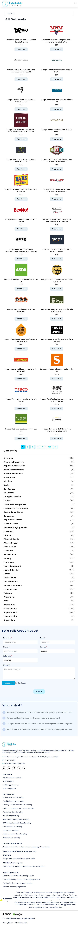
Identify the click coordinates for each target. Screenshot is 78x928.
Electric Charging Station (16, 527)
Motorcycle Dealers (13, 585)
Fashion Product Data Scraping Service (17, 883)
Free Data (8, 550)
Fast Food (8, 531)
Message (7, 665)
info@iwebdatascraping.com (14, 763)
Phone (6, 647)
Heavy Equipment (12, 566)
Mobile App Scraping (10, 785)
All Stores (8, 458)
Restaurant (9, 604)
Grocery (7, 558)
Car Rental (9, 493)
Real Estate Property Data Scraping (16, 819)
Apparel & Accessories (14, 466)
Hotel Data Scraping (10, 830)
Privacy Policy (7, 923)
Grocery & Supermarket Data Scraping (17, 805)
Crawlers (7, 855)
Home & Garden (11, 570)
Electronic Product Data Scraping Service (18, 876)
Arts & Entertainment (14, 469)
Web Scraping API (9, 789)
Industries (7, 656)
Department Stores (13, 519)
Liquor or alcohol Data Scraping (15, 834)
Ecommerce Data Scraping (13, 797)
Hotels (7, 573)
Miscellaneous (11, 581)
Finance (7, 535)
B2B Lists (8, 481)
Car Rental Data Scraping (12, 827)
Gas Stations (10, 554)
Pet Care (8, 593)
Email (42, 638)
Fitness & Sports (11, 539)
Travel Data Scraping (11, 816)
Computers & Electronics (16, 508)
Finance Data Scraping (11, 838)
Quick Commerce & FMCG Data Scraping (18, 808)
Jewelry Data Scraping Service (14, 887)
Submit (39, 691)
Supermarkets (10, 612)
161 (49, 447)
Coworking (9, 516)
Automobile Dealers (13, 473)
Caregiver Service (12, 496)
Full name (7, 638)
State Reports (10, 608)
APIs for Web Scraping (12, 863)
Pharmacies (9, 597)
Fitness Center (11, 543)
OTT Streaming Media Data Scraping (17, 823)
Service (43, 647)
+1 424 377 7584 (10, 760)
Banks (7, 485)
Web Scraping (8, 781)
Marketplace (10, 577)
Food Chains (10, 546)
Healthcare (9, 562)
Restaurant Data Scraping (13, 812)
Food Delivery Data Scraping (13, 801)
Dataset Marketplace (12, 843)
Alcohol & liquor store (14, 462)
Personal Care (10, 589)
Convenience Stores (13, 512)
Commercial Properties (15, 504)
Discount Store (11, 523)
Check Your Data (21, 923)
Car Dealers (9, 489)
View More (21, 49)
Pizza (6, 600)
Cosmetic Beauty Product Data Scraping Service (21, 879)
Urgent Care (9, 620)
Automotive (9, 477)
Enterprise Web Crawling (12, 778)
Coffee (7, 500)
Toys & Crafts (10, 616)
